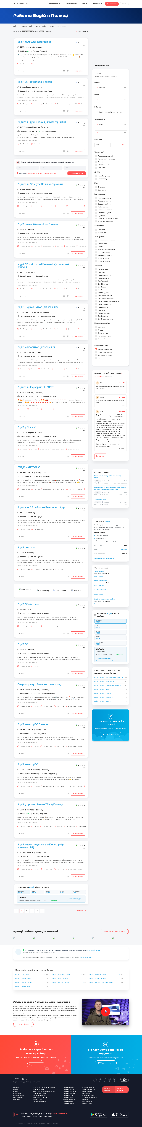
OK (123, 145)
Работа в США (68, 1101)
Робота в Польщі (68, 1089)
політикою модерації (86, 957)
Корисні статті (38, 1099)
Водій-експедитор (100, 580)
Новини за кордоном (40, 1101)
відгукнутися (79, 71)
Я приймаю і (38, 173)
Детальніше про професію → (104, 558)
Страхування (97, 4)
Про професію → (99, 576)
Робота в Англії (68, 1095)
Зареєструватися (76, 173)
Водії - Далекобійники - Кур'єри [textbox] (110, 112)
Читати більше (23, 1024)
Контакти (16, 1099)
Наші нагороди (18, 1097)
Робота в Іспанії (68, 1097)
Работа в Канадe (68, 1103)
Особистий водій (100, 590)
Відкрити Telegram (112, 734)
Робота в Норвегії (69, 1093)
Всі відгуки (100, 456)
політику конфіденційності (48, 173)
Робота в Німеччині (69, 1091)
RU (121, 1080)
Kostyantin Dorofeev (94, 950)
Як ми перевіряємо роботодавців (88, 1090)
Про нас (16, 1087)
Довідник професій (39, 1095)
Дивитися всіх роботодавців (114, 931)
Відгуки (15, 1091)
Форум (84, 4)
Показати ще (81, 911)
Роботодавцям (112, 4)
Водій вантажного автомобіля (104, 599)
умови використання (32, 173)
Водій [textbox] (101, 124)
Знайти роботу (71, 4)
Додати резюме (54, 4)
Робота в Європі (68, 1087)
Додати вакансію (120, 1089)
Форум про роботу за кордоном (44, 1091)
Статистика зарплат (40, 1097)
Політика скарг (87, 1101)
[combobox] (111, 87)
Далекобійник (99, 571)
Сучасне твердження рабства (89, 1098)
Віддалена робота (69, 1099)
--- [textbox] (100, 100)
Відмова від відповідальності (88, 1094)
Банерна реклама (19, 1095)
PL (127, 1080)
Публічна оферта (88, 1087)
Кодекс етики (87, 1103)
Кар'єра (15, 1089)
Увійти (124, 4)
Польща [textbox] (102, 87)
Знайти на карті (38, 1089)
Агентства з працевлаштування (44, 1087)
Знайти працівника (39, 1093)
